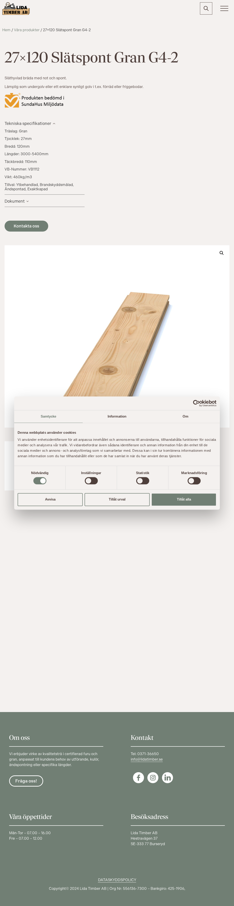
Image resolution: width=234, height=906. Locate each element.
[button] (222, 253)
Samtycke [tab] (48, 416)
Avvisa (50, 499)
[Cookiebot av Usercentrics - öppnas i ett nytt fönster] (196, 403)
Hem (6, 30)
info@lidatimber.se (147, 759)
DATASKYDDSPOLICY (117, 880)
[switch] (91, 480)
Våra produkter (27, 30)
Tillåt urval (117, 499)
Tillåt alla (184, 499)
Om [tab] (185, 416)
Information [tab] (117, 416)
